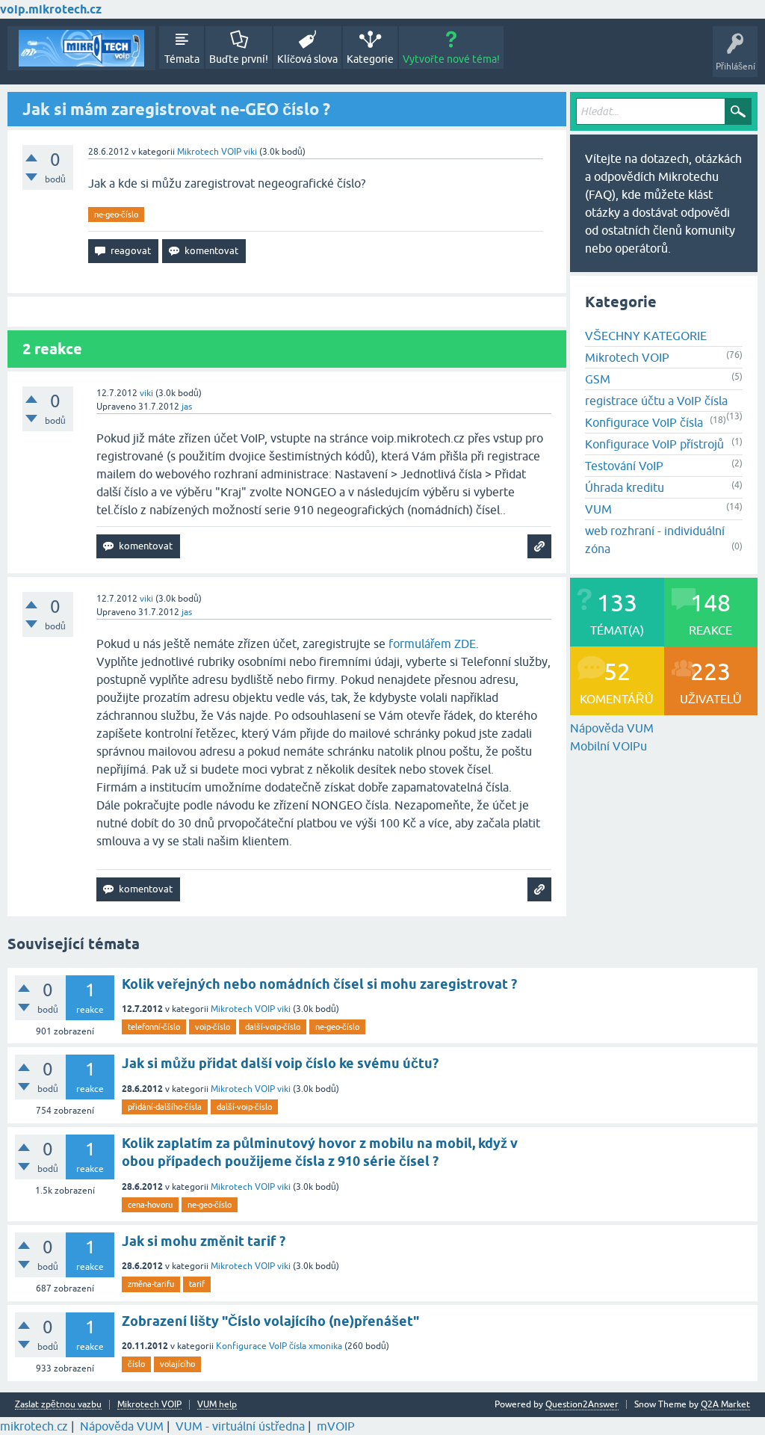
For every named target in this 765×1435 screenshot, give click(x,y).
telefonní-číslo (154, 1026)
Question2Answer (582, 1404)
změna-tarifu (151, 1284)
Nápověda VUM (612, 728)
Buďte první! (238, 59)
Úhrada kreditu (624, 487)
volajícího (177, 1364)
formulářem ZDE (432, 643)
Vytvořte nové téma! (451, 59)
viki (284, 1009)
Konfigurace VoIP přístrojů (654, 444)
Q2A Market (725, 1404)
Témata (181, 59)
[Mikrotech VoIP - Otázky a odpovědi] (81, 48)
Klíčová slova (307, 59)
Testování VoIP (624, 465)
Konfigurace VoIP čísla (644, 422)
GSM (597, 379)
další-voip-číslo (272, 1026)
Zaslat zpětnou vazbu (58, 1405)
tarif (197, 1284)
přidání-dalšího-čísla (165, 1106)
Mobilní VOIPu (608, 746)
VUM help (217, 1405)
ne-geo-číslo (116, 214)
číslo (136, 1364)
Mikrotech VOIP (209, 151)
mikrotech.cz (34, 1426)
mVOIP (336, 1426)
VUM (598, 509)
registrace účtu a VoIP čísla (656, 400)
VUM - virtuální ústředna (240, 1426)
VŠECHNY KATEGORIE (646, 335)
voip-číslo (212, 1026)
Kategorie (370, 59)
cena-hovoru (150, 1204)
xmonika (325, 1346)
